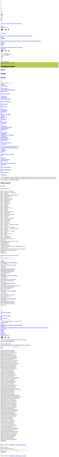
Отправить (3, 440)
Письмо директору (27, 35)
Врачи (2, 37)
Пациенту (3, 38)
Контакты (3, 48)
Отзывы (9, 35)
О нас (2, 35)
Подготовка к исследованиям (21, 41)
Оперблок (20, 47)
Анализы (9, 47)
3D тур (5, 35)
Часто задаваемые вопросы (7, 41)
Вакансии (3, 334)
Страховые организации (35, 41)
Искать (2, 84)
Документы (14, 35)
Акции (2, 42)
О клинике (3, 33)
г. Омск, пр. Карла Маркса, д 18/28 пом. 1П (11, 23)
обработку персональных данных (18, 444)
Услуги (2, 44)
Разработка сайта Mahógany (7, 341)
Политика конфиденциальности (40, 327)
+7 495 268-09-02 (6, 53)
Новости (3, 43)
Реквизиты (20, 35)
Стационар (15, 47)
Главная (2, 62)
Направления (4, 47)
